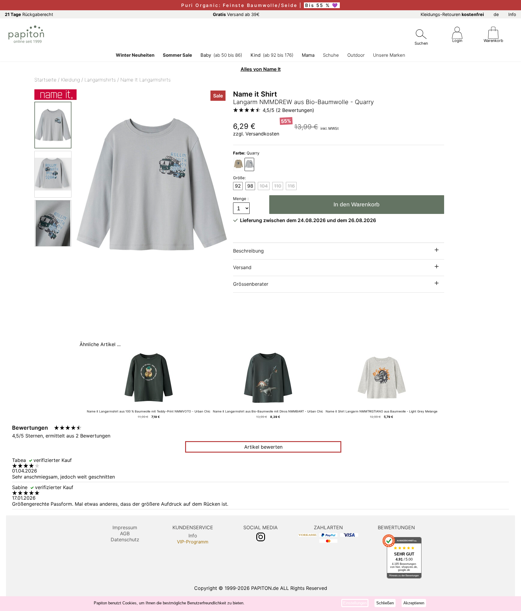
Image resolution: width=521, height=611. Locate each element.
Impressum (124, 527)
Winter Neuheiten (135, 55)
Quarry (246, 153)
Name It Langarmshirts (145, 80)
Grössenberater (250, 284)
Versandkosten (262, 134)
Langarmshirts (100, 80)
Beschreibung (248, 251)
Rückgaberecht (29, 14)
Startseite (45, 80)
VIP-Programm (192, 542)
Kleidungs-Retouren (452, 14)
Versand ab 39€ (236, 14)
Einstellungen (355, 603)
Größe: (239, 177)
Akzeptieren (413, 603)
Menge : (241, 198)
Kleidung (70, 80)
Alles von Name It (261, 69)
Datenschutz (125, 539)
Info (512, 14)
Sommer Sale (177, 55)
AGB (125, 533)
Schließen (385, 603)
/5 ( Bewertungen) (288, 110)
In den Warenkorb (356, 204)
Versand (242, 267)
